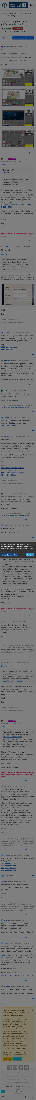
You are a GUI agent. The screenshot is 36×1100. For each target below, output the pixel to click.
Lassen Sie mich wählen (10, 555)
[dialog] (18, 550)
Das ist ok (30, 555)
